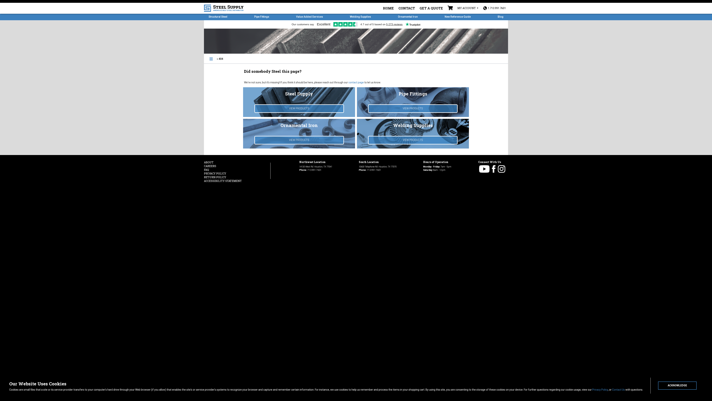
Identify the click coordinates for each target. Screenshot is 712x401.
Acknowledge (677, 385)
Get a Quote (431, 8)
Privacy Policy (600, 389)
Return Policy (215, 177)
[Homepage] (211, 59)
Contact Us (618, 389)
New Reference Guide (458, 16)
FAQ (206, 170)
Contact (406, 8)
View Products (299, 108)
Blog (500, 16)
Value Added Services (309, 16)
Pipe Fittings (261, 16)
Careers (210, 166)
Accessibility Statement (223, 181)
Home (388, 8)
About (209, 162)
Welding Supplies (360, 16)
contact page (356, 82)
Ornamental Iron (408, 16)
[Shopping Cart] (450, 8)
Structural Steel (218, 16)
